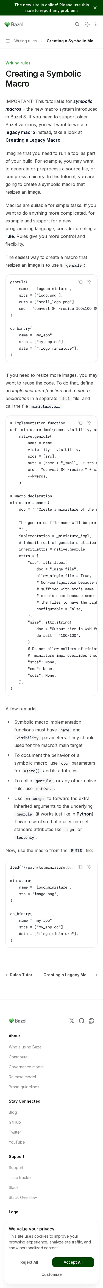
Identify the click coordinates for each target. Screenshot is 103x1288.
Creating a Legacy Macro (32, 140)
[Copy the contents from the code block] (80, 281)
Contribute (18, 1057)
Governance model (26, 1066)
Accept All (73, 1262)
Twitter (15, 1132)
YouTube (17, 1142)
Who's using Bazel (26, 1047)
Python (84, 814)
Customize (51, 1274)
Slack (14, 1187)
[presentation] (51, 318)
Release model (22, 1076)
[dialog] (51, 1252)
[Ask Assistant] (89, 281)
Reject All (29, 1262)
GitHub (15, 1122)
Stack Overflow (23, 1197)
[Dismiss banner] (95, 7)
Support (16, 1167)
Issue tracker (20, 1177)
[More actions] (96, 24)
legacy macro (20, 132)
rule (9, 236)
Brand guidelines (24, 1086)
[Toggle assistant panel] (87, 24)
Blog (13, 1112)
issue (28, 10)
